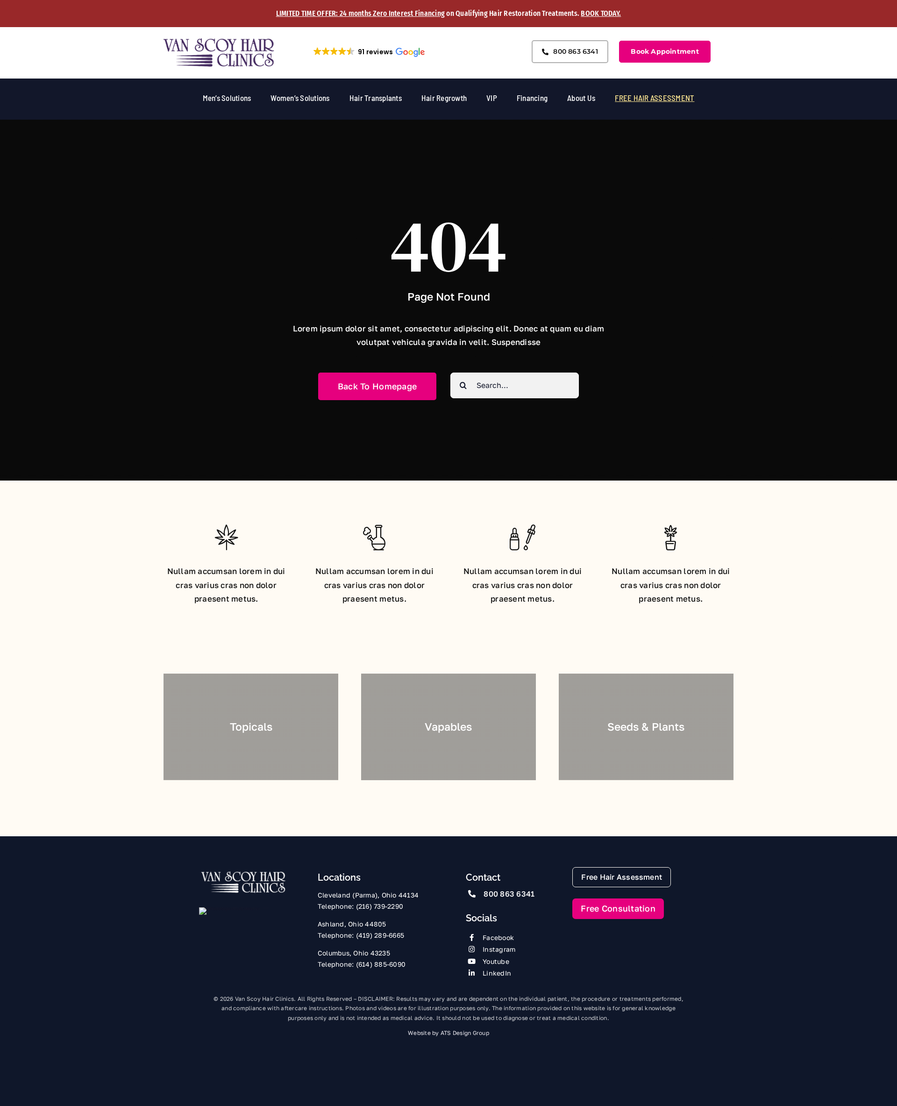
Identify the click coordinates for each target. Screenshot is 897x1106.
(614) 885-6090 (381, 964)
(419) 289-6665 (380, 935)
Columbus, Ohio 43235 (354, 953)
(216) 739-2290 (380, 906)
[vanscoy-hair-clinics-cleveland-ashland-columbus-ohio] (243, 874)
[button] (368, 52)
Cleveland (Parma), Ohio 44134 (368, 895)
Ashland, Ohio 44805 (352, 924)
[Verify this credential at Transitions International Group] (234, 924)
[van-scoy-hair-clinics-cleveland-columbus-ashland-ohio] (219, 41)
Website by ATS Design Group (448, 1032)
